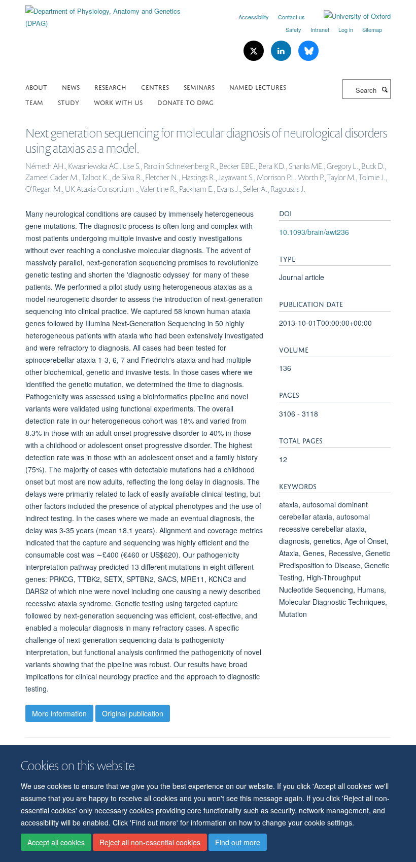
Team (34, 102)
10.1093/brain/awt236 (314, 232)
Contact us (291, 17)
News (71, 86)
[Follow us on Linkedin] (282, 51)
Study (68, 102)
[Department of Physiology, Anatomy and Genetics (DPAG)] (112, 13)
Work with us (118, 102)
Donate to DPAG (185, 102)
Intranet (319, 29)
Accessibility (253, 17)
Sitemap (372, 29)
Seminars (199, 86)
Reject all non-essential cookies (149, 842)
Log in (345, 29)
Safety (293, 29)
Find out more (237, 842)
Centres (155, 86)
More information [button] (59, 713)
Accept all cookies (56, 842)
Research (110, 86)
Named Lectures (257, 86)
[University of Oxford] (349, 16)
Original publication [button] (132, 713)
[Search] (384, 89)
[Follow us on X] (255, 51)
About (36, 86)
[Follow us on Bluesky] (308, 51)
